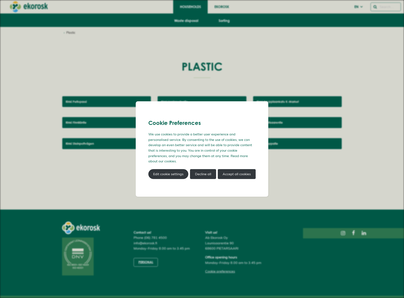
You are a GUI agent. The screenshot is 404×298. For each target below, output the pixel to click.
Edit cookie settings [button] (168, 174)
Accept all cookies (237, 174)
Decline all (203, 174)
